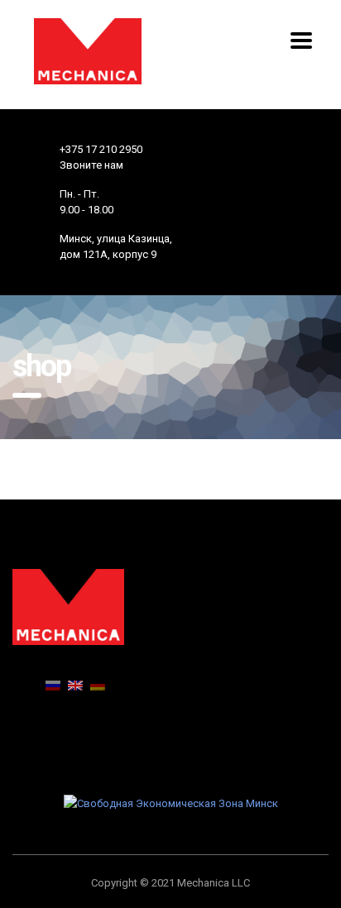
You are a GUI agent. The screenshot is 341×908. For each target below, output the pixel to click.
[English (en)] (75, 684)
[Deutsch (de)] (97, 684)
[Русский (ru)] (53, 684)
